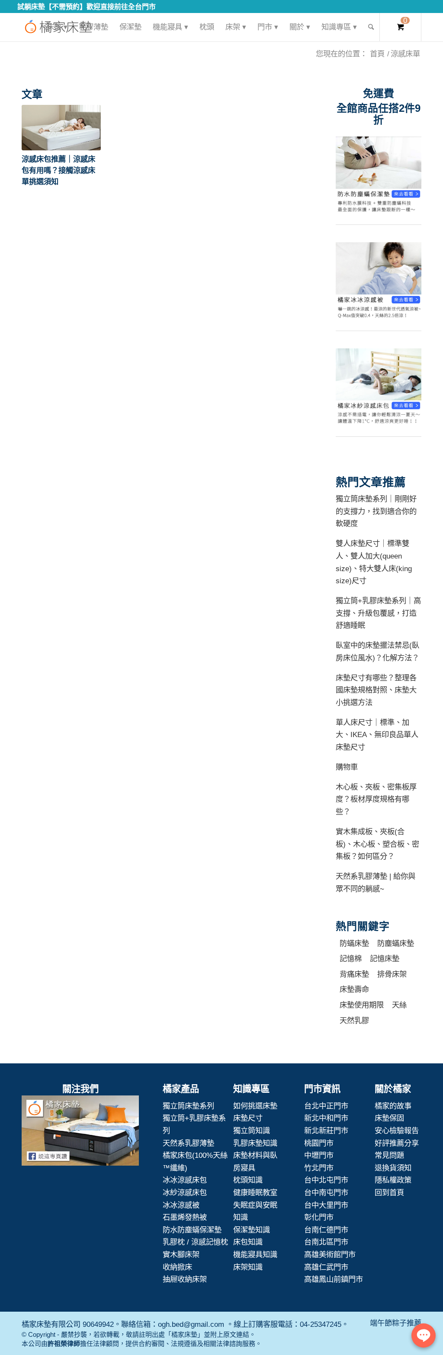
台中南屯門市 (326, 1192)
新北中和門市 (326, 1118)
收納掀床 (177, 1267)
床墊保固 (389, 1118)
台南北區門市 (326, 1242)
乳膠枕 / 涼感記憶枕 (195, 1242)
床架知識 (248, 1267)
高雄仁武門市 (326, 1267)
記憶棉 (351, 958)
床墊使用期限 (362, 1005)
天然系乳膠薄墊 (188, 1143)
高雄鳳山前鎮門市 (333, 1279)
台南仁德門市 (326, 1230)
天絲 (399, 1005)
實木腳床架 (181, 1254)
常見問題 (389, 1155)
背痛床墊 (354, 974)
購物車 (347, 767)
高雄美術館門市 (330, 1254)
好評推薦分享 (397, 1143)
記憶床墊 (384, 958)
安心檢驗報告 (397, 1130)
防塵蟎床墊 (395, 943)
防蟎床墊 (354, 943)
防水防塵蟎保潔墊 (192, 1230)
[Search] (371, 27)
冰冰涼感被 (181, 1205)
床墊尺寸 (248, 1118)
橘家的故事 (393, 1106)
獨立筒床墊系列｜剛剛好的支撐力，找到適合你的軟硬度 (376, 511)
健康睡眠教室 (255, 1192)
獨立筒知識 (251, 1130)
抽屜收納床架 (185, 1279)
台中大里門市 (326, 1205)
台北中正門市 (326, 1106)
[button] (61, 127)
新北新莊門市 (326, 1130)
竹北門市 (319, 1168)
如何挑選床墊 (255, 1106)
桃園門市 (319, 1143)
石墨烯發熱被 (185, 1217)
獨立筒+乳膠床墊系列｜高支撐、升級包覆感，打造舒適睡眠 (378, 613)
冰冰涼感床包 (185, 1180)
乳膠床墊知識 (255, 1143)
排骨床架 (392, 974)
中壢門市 (319, 1155)
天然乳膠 (354, 1020)
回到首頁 (389, 1192)
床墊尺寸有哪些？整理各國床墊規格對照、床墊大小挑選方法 (376, 690)
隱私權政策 (393, 1180)
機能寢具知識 (255, 1254)
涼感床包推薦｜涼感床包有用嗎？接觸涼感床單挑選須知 (58, 170)
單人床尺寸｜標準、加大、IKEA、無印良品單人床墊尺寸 (377, 734)
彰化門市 (319, 1217)
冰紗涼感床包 (185, 1192)
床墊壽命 (354, 989)
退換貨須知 (393, 1168)
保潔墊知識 (251, 1230)
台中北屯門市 (326, 1180)
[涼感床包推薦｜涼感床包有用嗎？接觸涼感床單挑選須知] (61, 127)
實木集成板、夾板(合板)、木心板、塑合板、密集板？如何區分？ (377, 844)
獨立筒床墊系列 (188, 1106)
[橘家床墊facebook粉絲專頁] (80, 1132)
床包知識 (248, 1242)
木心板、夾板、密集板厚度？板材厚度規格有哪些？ (376, 799)
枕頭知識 (248, 1180)
